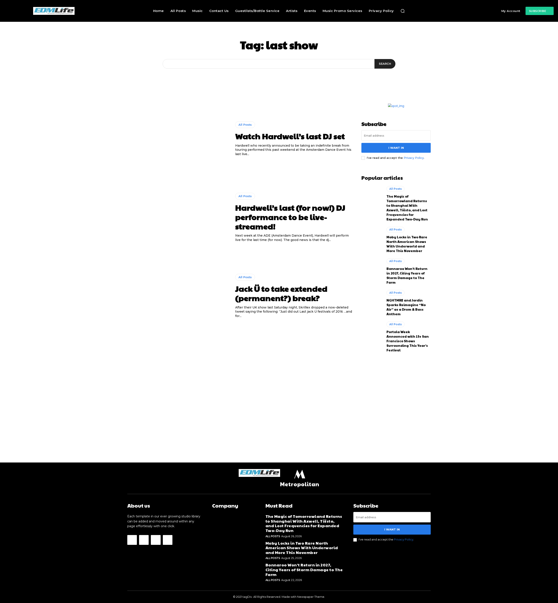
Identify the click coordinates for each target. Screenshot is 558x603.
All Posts (245, 124)
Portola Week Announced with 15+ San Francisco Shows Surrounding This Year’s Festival (407, 340)
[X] (155, 540)
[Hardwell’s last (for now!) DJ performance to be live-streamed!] (178, 217)
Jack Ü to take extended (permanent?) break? (281, 293)
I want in (396, 147)
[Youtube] (167, 540)
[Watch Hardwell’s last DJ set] (178, 138)
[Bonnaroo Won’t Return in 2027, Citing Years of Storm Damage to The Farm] (371, 270)
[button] (402, 11)
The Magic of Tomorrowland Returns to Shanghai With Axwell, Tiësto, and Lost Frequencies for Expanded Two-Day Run (407, 207)
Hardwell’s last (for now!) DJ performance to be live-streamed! (290, 217)
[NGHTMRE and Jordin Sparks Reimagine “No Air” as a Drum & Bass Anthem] (371, 302)
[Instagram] (144, 540)
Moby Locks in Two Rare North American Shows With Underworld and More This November (406, 244)
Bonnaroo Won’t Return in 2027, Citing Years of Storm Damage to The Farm (406, 275)
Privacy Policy (414, 157)
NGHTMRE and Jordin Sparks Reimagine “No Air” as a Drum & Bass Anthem (406, 307)
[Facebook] (132, 540)
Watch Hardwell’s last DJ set (290, 135)
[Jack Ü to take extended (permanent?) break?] (178, 296)
